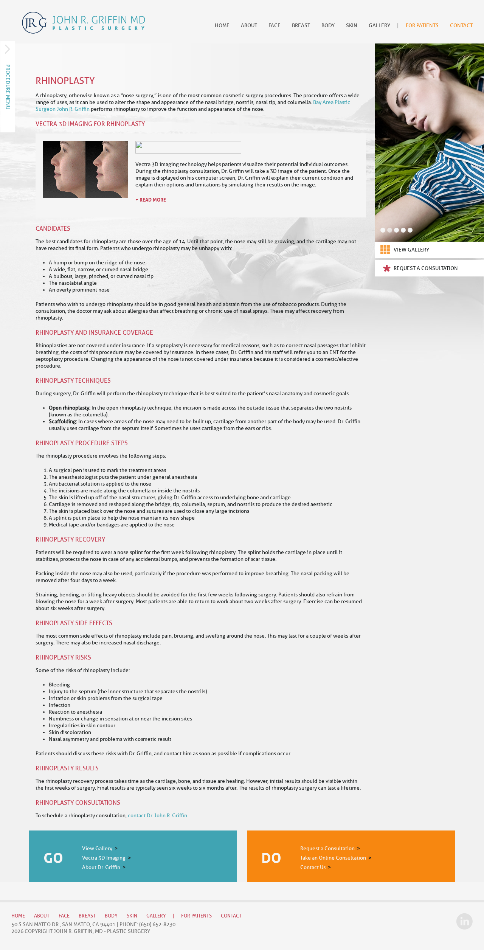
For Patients (422, 25)
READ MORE (153, 199)
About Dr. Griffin (101, 867)
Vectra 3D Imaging (104, 858)
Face (274, 25)
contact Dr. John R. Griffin (157, 815)
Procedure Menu (8, 86)
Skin (351, 25)
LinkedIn (464, 921)
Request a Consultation (426, 268)
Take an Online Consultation (333, 858)
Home (222, 25)
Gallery (379, 25)
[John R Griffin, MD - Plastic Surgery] (83, 23)
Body (328, 25)
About (249, 25)
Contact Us (313, 867)
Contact (461, 25)
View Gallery (411, 250)
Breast (301, 25)
